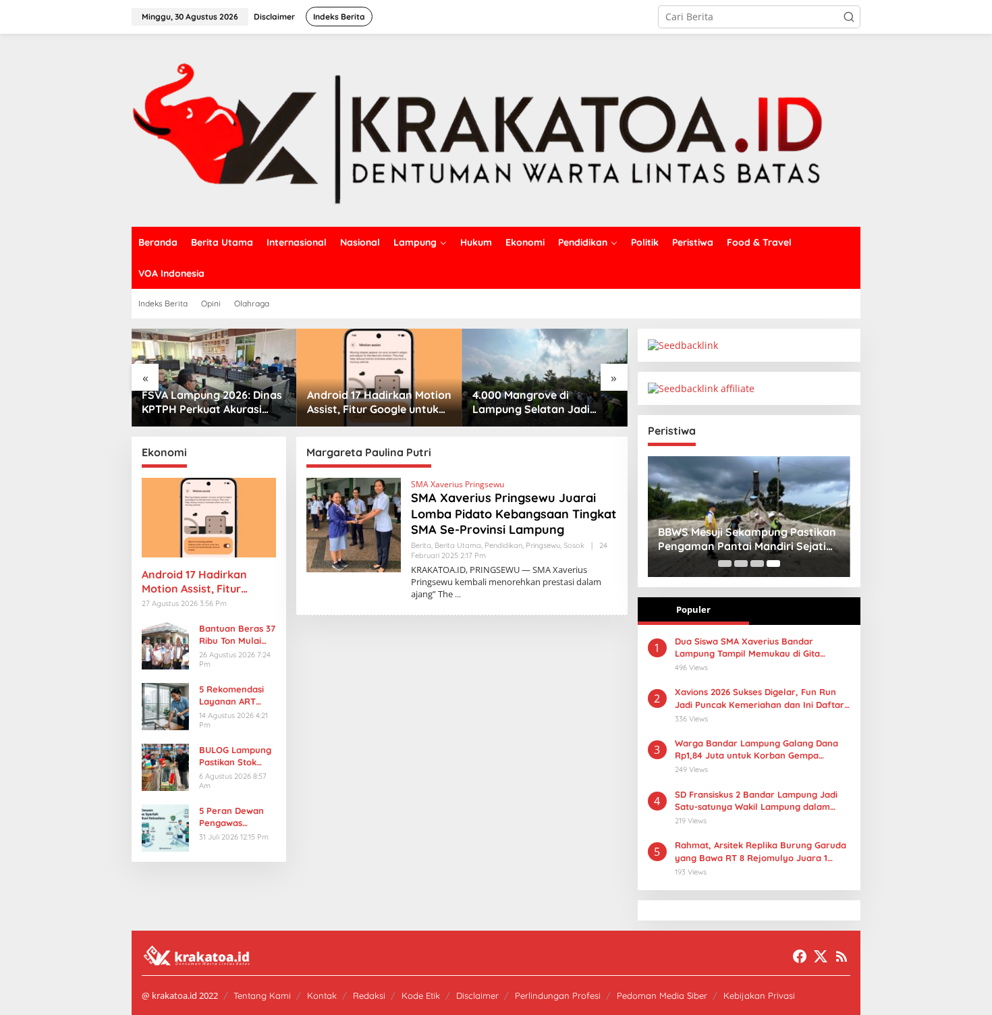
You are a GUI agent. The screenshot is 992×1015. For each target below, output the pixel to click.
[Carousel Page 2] (741, 563)
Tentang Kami (262, 995)
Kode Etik (421, 995)
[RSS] (841, 956)
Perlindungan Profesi (558, 995)
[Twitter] (820, 956)
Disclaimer (477, 995)
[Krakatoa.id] (496, 129)
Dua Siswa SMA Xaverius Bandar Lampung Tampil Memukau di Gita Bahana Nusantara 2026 (747, 647)
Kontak (322, 995)
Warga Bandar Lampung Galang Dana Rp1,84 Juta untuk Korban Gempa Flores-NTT (756, 749)
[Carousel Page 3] (757, 563)
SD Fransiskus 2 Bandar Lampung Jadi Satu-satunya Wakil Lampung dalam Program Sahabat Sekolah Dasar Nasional (756, 801)
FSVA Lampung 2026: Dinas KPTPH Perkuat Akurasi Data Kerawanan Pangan (212, 402)
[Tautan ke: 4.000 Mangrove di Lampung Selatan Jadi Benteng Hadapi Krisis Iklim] (545, 378)
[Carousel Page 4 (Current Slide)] (773, 563)
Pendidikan (503, 545)
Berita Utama (458, 545)
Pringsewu (543, 545)
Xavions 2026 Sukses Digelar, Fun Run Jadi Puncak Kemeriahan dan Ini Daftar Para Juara (759, 698)
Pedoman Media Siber (662, 995)
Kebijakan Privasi (759, 995)
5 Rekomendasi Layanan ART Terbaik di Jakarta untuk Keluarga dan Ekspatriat (231, 695)
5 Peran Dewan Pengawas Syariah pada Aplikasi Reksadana (231, 817)
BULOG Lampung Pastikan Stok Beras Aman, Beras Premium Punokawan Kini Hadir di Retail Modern (235, 756)
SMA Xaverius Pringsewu (457, 484)
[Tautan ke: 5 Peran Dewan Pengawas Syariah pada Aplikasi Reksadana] (165, 826)
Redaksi (369, 995)
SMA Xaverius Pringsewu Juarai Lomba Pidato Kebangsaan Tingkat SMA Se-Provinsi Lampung (513, 513)
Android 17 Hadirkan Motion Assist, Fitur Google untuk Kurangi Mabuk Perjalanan (379, 402)
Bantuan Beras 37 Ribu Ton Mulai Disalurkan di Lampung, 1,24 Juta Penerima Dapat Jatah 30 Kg (237, 635)
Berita (421, 545)
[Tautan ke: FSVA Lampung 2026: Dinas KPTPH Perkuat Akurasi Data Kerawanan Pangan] (214, 378)
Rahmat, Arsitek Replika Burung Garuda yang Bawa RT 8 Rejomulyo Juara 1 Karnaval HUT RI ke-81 (760, 851)
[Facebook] (799, 956)
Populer (693, 609)
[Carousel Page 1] (725, 563)
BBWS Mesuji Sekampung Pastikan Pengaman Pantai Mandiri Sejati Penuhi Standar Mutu (747, 539)
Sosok (573, 545)
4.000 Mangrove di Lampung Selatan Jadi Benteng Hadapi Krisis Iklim (543, 402)
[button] (848, 16)
